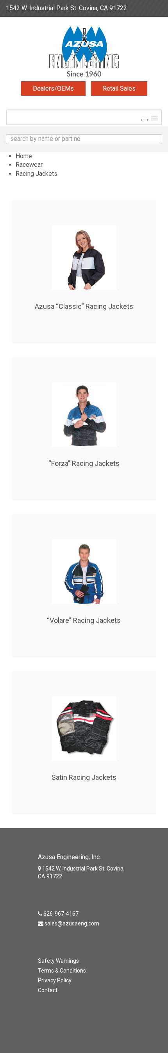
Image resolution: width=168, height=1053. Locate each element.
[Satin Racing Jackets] (84, 720)
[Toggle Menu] (144, 120)
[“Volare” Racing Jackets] (84, 563)
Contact (47, 990)
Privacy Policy (54, 980)
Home (24, 156)
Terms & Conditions (62, 970)
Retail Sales (119, 88)
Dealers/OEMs (53, 88)
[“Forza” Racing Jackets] (84, 406)
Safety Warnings (58, 961)
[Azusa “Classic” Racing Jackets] (84, 249)
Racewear (29, 164)
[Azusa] (84, 53)
